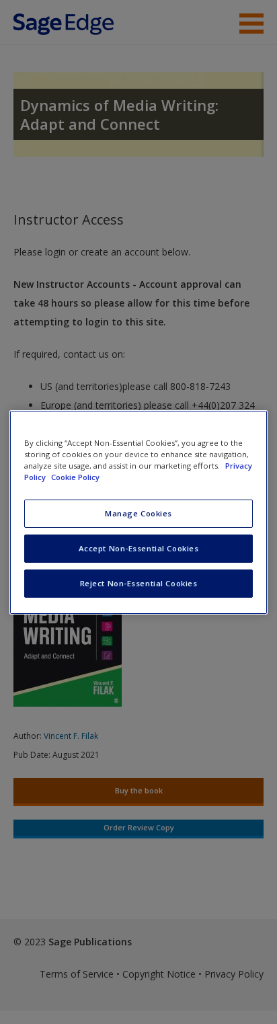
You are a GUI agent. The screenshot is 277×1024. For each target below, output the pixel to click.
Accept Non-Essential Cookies (139, 548)
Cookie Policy (75, 477)
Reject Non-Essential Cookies (139, 583)
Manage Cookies (138, 513)
